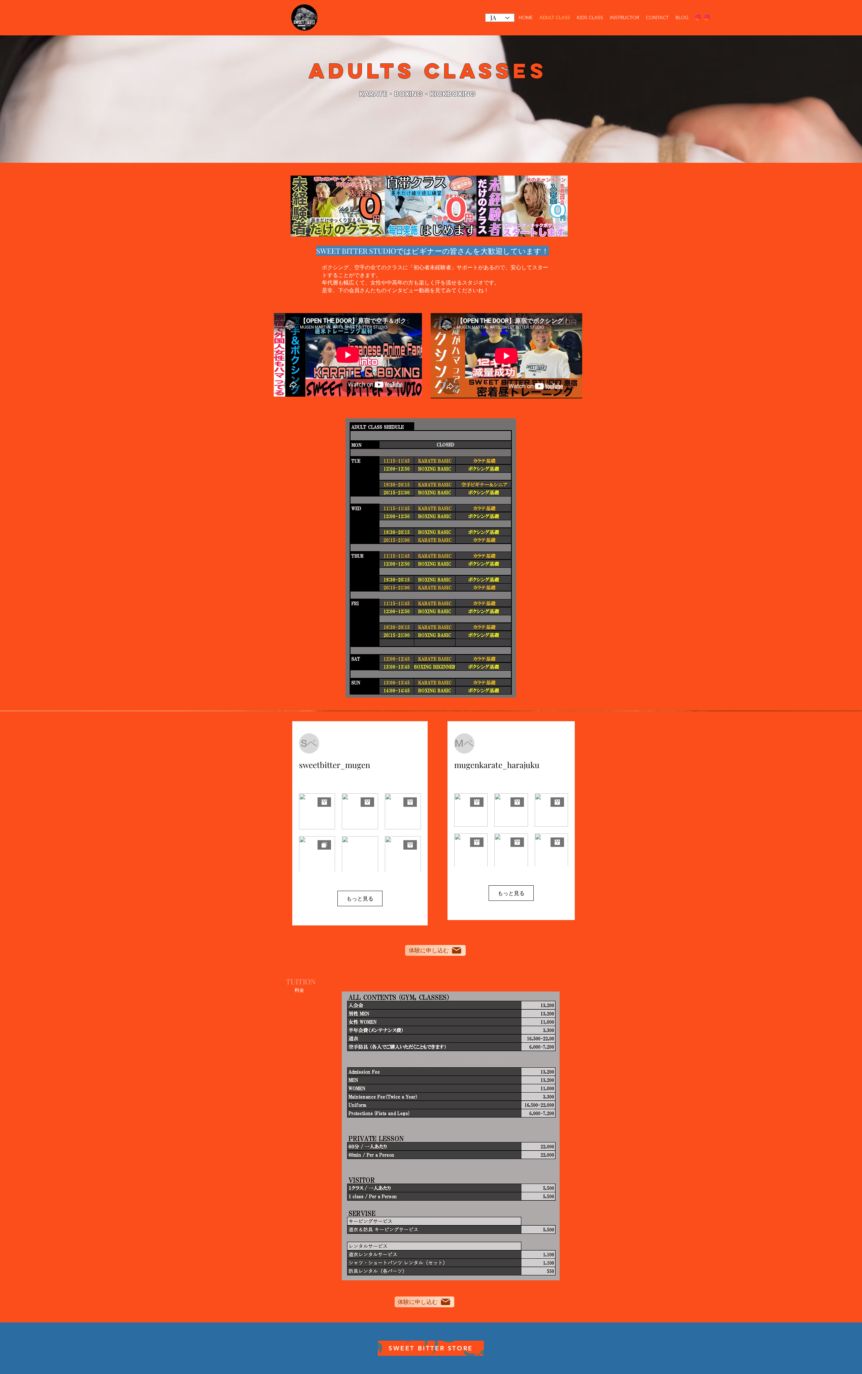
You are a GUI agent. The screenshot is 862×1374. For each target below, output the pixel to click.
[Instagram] (698, 17)
